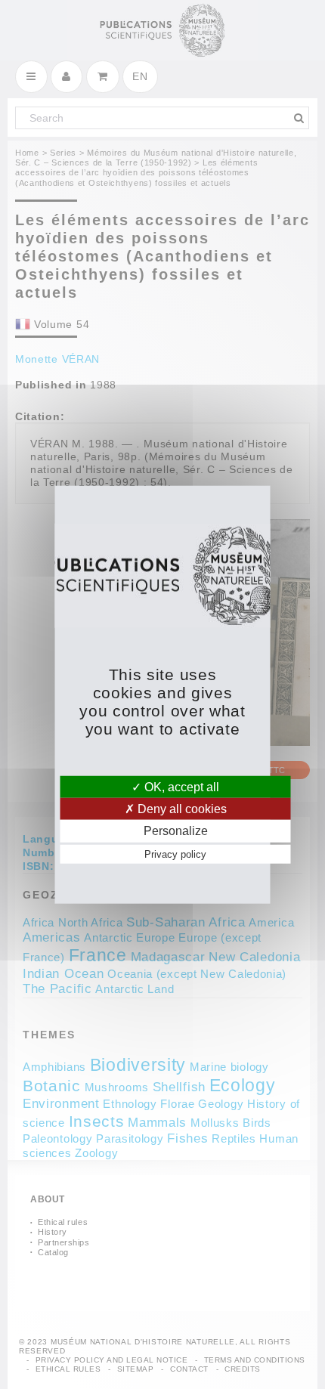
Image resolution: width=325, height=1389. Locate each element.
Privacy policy (175, 853)
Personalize (176, 830)
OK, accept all (180, 787)
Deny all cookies (181, 809)
